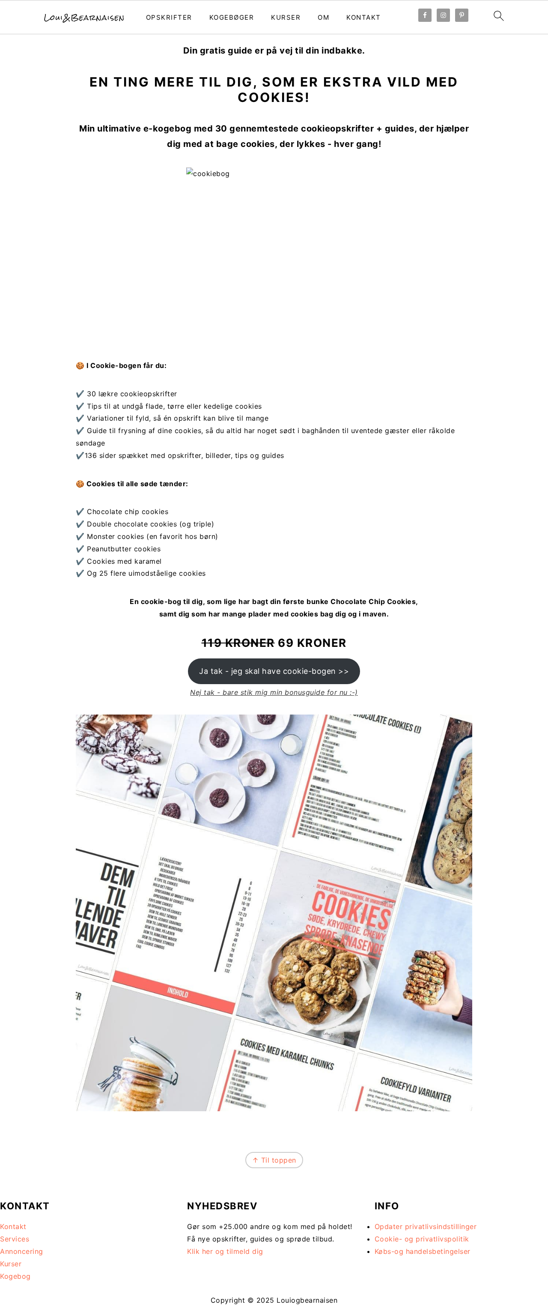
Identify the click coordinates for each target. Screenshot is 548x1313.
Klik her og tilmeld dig (225, 1251)
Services (14, 1239)
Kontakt (363, 17)
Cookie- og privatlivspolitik (422, 1239)
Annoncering (21, 1251)
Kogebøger (231, 17)
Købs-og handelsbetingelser (423, 1251)
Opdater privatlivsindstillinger (426, 1226)
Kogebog (15, 1276)
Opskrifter (169, 17)
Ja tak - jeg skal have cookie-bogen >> (274, 671)
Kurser (286, 17)
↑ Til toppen (274, 1160)
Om (323, 17)
